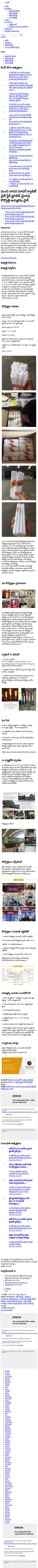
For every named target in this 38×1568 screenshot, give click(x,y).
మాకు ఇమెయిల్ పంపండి (8, 258)
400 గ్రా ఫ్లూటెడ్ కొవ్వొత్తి (12, 47)
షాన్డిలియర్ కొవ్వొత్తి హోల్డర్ (27, 1299)
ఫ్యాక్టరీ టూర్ (13, 24)
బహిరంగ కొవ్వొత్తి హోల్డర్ (14, 1303)
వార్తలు (7, 20)
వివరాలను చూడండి (15, 1160)
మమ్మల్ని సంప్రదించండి (12, 31)
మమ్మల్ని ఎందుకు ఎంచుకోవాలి (18, 26)
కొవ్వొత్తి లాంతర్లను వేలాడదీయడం (11, 1301)
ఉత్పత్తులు (8, 8)
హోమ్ (7, 6)
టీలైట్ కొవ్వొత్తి (13, 15)
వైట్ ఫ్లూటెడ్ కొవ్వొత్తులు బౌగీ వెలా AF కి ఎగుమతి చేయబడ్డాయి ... (19, 1201)
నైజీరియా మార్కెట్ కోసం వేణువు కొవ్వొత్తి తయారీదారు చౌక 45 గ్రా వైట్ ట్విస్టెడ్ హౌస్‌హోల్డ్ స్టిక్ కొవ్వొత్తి (17, 1082)
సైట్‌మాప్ (28, 1296)
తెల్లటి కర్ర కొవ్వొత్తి (14, 11)
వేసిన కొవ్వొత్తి (13, 13)
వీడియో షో (8, 29)
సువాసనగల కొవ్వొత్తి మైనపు (9, 1299)
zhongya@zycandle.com (16, 1282)
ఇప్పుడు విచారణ (6, 1266)
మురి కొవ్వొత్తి (13, 17)
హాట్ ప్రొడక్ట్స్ (20, 1296)
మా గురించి (8, 22)
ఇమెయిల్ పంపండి (6, 1310)
